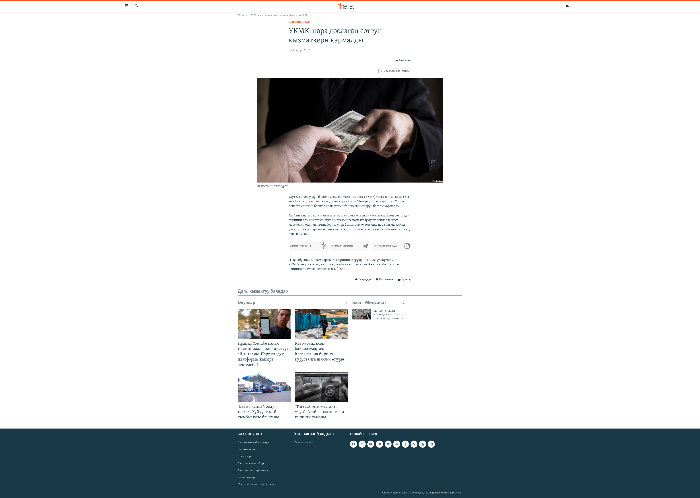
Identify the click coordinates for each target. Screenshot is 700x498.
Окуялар (246, 302)
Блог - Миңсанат (369, 302)
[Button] (403, 60)
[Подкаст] (431, 444)
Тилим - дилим (304, 442)
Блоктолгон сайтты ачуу (253, 442)
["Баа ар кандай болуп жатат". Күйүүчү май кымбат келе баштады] (264, 387)
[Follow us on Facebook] (353, 444)
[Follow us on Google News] (388, 444)
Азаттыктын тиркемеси (253, 470)
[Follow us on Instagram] (405, 444)
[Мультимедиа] (567, 6)
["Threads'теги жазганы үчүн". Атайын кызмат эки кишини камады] (321, 387)
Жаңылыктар (299, 22)
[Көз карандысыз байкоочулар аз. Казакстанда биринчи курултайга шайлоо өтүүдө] (321, 324)
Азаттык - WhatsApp (251, 463)
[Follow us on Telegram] (379, 444)
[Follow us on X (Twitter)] (362, 444)
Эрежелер (244, 456)
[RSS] (422, 444)
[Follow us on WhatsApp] (414, 444)
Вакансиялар (246, 477)
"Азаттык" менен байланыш (256, 484)
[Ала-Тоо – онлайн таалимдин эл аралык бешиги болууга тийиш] (361, 314)
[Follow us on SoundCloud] (396, 444)
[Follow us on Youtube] (370, 444)
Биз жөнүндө (246, 449)
